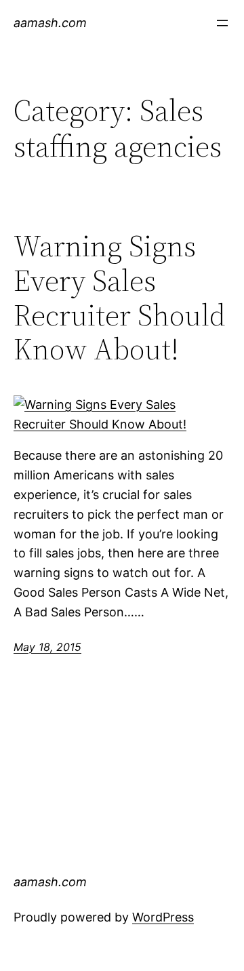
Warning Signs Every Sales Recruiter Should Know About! (120, 297)
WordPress (163, 917)
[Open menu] (222, 23)
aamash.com (50, 23)
